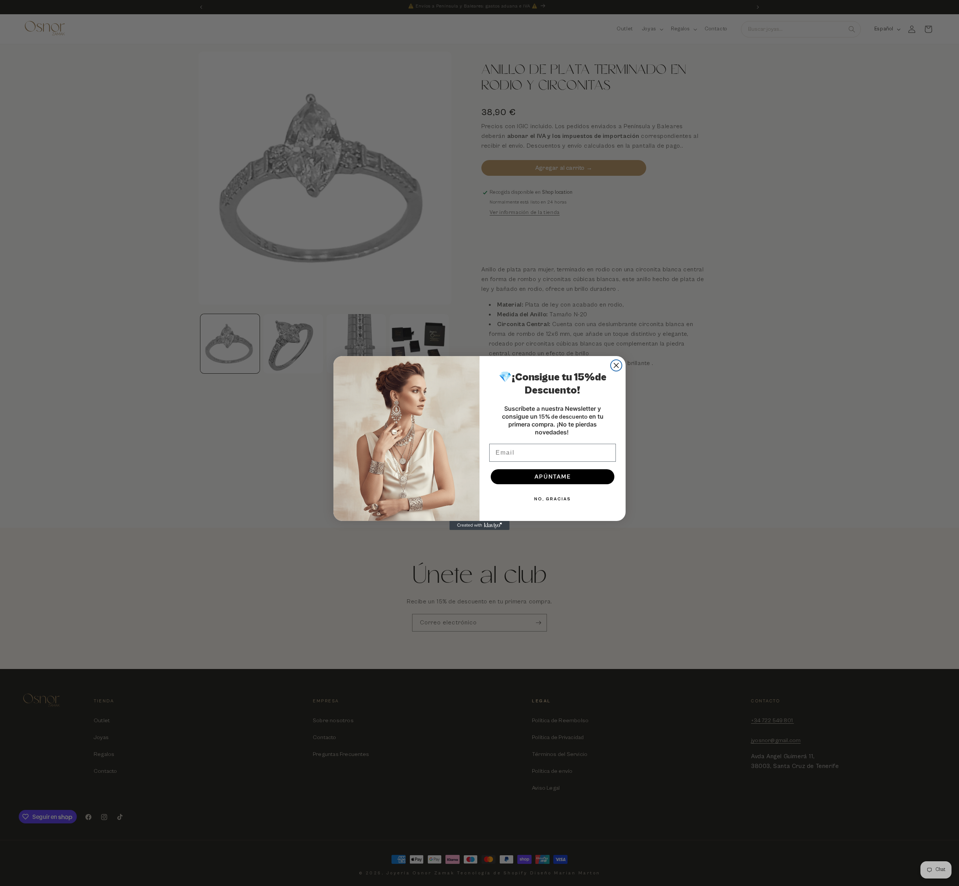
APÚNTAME (553, 476)
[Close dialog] (616, 365)
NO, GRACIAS (552, 499)
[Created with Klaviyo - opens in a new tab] (479, 525)
